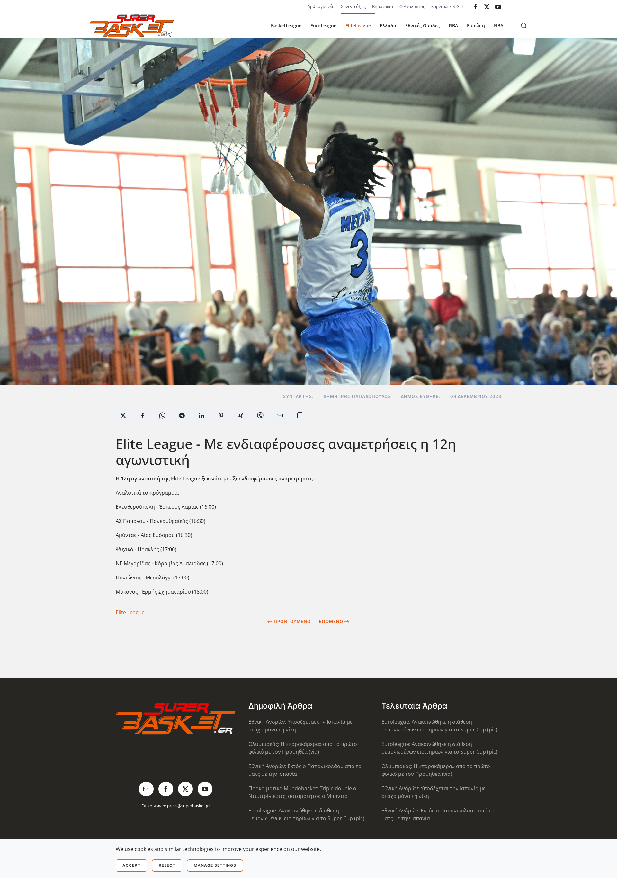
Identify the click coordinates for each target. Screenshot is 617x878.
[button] (524, 25)
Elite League (130, 612)
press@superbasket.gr (188, 806)
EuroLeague (323, 25)
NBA (498, 25)
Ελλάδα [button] (388, 25)
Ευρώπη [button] (476, 25)
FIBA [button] (453, 25)
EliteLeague (358, 25)
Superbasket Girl (447, 6)
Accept (131, 865)
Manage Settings (215, 865)
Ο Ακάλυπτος (412, 6)
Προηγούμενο (292, 621)
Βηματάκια (382, 6)
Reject (167, 865)
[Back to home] (132, 25)
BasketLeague (286, 25)
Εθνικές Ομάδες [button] (422, 25)
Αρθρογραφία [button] (321, 6)
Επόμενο (331, 621)
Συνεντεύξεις (353, 6)
